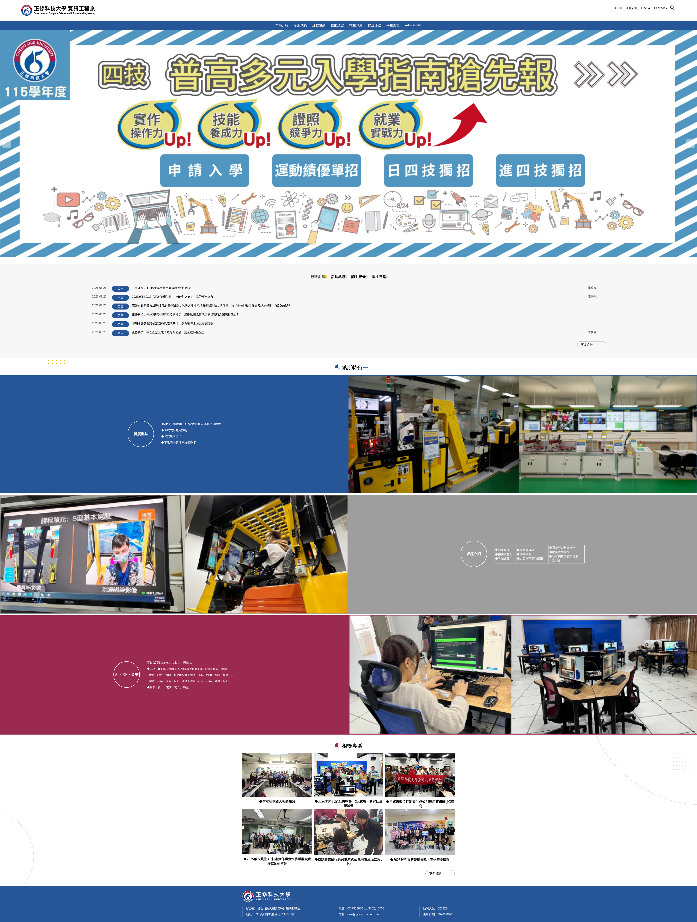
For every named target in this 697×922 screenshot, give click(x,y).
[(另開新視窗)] (277, 775)
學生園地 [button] (393, 25)
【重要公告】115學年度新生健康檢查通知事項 (162, 288)
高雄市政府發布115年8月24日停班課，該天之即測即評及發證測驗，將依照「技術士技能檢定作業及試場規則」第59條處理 (211, 305)
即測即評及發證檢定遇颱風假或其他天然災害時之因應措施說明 (172, 323)
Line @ (646, 8)
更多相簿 (435, 873)
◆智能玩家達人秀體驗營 (277, 801)
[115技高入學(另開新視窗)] (348, 143)
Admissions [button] (413, 25)
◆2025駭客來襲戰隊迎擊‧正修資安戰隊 (420, 859)
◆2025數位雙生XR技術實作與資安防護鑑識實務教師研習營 (277, 861)
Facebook (660, 8)
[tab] (318, 277)
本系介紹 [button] (281, 25)
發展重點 (141, 433)
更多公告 (587, 344)
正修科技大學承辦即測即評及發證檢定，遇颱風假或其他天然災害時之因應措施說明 (185, 314)
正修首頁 (632, 8)
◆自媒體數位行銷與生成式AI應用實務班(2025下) (420, 803)
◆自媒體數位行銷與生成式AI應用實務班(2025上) (348, 861)
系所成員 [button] (300, 25)
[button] (673, 8)
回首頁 (618, 8)
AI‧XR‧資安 (126, 674)
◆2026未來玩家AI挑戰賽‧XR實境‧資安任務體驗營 (348, 803)
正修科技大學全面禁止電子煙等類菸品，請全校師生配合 (168, 332)
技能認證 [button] (337, 25)
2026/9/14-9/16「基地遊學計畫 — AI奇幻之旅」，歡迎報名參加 (173, 296)
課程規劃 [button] (318, 25)
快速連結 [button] (374, 25)
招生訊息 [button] (355, 25)
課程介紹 (473, 553)
